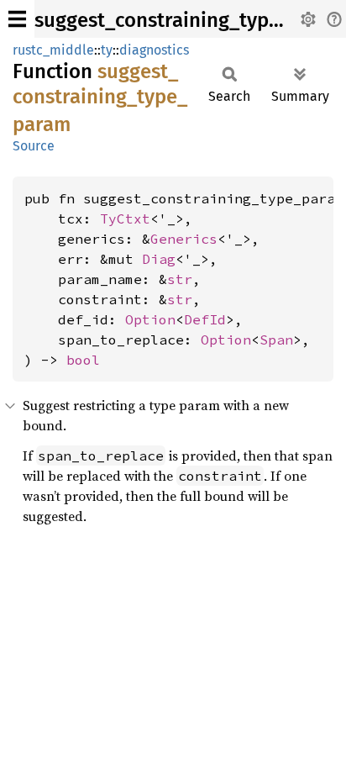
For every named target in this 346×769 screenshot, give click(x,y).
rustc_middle (53, 50)
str (179, 279)
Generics (184, 238)
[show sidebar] (17, 19)
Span (276, 339)
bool (83, 359)
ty (107, 50)
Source (34, 146)
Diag (159, 258)
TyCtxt (125, 218)
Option (150, 319)
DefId (205, 319)
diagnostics (154, 50)
